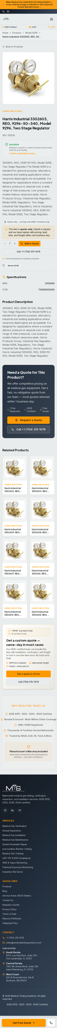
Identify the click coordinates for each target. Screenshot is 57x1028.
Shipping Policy (10, 923)
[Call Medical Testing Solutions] (51, 1023)
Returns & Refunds (11, 918)
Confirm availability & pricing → (23, 153)
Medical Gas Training (12, 853)
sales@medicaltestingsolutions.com (23, 942)
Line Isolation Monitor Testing (17, 849)
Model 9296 (31, 32)
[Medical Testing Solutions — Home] (6, 19)
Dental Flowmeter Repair (14, 844)
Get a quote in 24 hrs (28, 674)
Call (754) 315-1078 (28, 682)
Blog (4, 891)
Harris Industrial (12, 111)
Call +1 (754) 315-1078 (28, 251)
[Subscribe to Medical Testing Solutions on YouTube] (19, 810)
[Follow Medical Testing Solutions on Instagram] (5, 810)
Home (5, 32)
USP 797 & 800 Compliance (16, 858)
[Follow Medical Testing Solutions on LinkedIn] (12, 810)
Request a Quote (31, 420)
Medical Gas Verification (14, 826)
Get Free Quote (22, 1022)
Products (16, 32)
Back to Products (14, 46)
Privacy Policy (9, 909)
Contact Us (7, 900)
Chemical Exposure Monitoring (17, 867)
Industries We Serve (12, 872)
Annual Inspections (11, 830)
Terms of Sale (9, 914)
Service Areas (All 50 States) (16, 895)
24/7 (53, 27)
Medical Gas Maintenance (15, 839)
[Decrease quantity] (5, 243)
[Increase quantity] (14, 243)
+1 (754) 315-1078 (15, 937)
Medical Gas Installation (14, 835)
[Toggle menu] (51, 19)
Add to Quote (32, 243)
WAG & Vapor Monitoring (14, 862)
